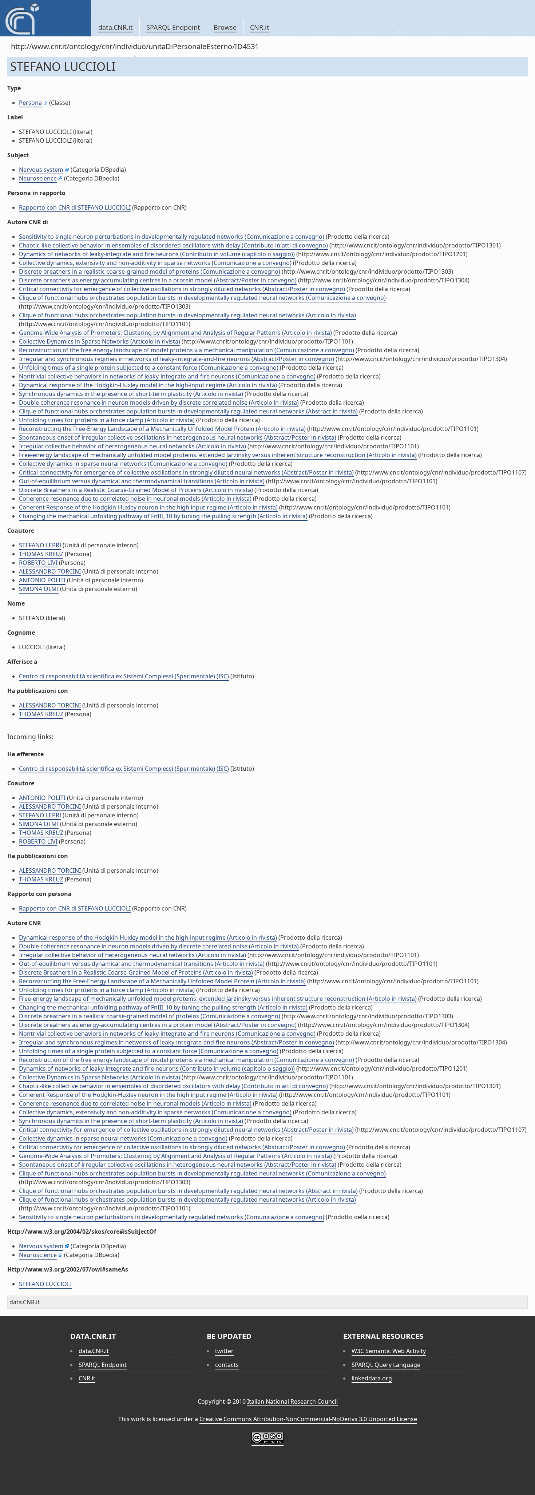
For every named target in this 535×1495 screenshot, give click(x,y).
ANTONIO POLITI (42, 580)
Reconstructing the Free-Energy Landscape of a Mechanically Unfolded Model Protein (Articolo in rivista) (162, 429)
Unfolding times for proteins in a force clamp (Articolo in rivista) (107, 420)
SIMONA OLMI (39, 589)
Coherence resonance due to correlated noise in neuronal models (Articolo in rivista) (135, 499)
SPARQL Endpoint (173, 27)
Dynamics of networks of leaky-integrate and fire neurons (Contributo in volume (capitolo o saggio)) (157, 254)
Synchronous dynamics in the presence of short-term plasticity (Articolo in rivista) (131, 394)
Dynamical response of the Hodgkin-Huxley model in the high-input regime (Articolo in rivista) (148, 385)
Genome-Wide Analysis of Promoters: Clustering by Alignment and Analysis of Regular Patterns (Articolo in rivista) (175, 333)
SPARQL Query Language (386, 1365)
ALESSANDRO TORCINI (50, 571)
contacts (227, 1365)
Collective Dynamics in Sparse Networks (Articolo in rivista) (99, 341)
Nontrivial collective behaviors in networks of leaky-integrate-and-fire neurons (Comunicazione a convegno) (167, 376)
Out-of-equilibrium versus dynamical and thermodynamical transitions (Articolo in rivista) (142, 481)
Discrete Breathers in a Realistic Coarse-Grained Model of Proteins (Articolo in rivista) (136, 490)
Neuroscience (38, 178)
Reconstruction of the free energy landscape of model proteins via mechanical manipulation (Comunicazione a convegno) (186, 350)
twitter (224, 1351)
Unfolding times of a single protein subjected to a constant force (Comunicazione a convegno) (148, 368)
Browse (225, 27)
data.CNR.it (115, 27)
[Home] (45, 18)
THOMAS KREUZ (41, 554)
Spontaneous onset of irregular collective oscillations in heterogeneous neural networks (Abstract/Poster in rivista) (177, 437)
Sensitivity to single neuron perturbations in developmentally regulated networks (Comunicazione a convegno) (171, 237)
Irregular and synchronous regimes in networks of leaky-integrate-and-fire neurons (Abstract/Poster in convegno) (176, 359)
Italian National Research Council (292, 1401)
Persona (30, 103)
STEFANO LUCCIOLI (45, 1284)
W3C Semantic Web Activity (389, 1351)
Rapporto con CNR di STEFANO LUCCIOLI (75, 207)
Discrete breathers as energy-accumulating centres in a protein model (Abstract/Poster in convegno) (158, 280)
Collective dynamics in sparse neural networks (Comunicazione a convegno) (123, 464)
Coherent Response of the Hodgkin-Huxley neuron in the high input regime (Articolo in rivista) (148, 507)
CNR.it (259, 27)
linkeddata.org (372, 1378)
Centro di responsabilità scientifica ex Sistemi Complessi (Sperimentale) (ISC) (124, 676)
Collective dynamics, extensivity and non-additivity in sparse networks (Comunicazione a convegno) (155, 263)
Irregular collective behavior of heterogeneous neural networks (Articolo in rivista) (132, 446)
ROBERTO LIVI (38, 563)
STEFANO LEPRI (40, 545)
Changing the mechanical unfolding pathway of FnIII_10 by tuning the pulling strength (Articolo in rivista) (163, 516)
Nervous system (41, 170)
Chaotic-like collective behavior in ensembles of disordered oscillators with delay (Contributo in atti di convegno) (173, 245)
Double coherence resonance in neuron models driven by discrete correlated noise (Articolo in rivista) (159, 402)
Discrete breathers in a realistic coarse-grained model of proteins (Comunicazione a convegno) (149, 271)
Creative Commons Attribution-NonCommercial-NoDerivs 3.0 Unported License (308, 1419)
